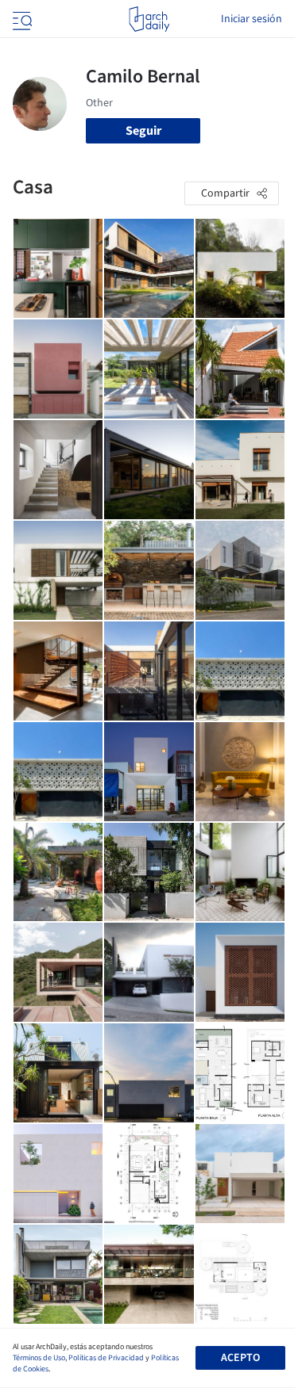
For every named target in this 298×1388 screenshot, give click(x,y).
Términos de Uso (39, 1357)
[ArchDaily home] (149, 19)
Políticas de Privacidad (106, 1357)
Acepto (240, 1358)
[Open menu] (21, 19)
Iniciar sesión (251, 19)
